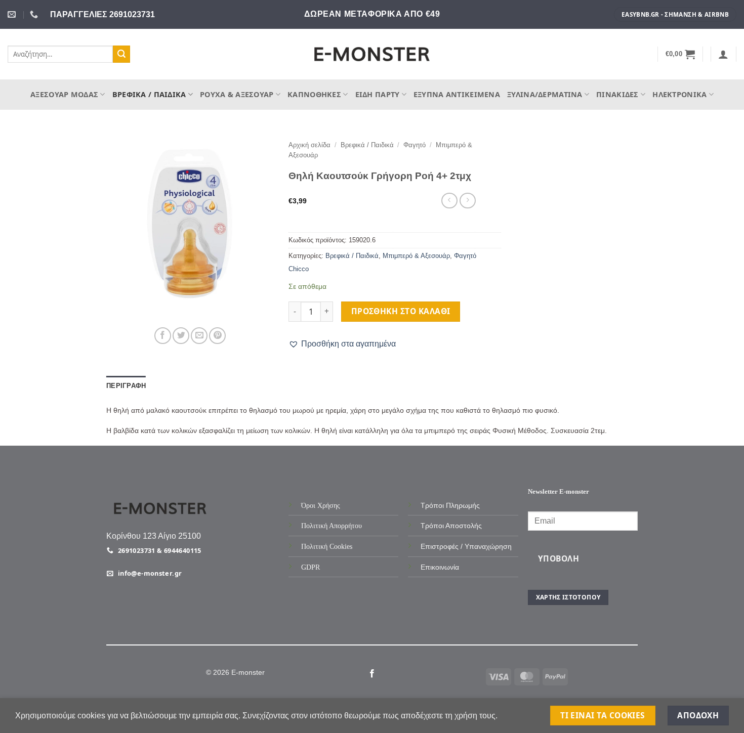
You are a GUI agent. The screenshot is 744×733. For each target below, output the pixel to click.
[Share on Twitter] (181, 335)
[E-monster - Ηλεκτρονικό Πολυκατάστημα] (372, 54)
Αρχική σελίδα (309, 145)
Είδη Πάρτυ (377, 94)
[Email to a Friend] (199, 335)
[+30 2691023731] (35, 14)
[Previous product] (467, 200)
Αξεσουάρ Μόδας (64, 94)
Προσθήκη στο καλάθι (400, 311)
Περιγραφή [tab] (126, 386)
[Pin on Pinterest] (217, 335)
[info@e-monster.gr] (13, 14)
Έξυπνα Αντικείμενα (457, 94)
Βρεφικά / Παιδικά (149, 94)
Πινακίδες (617, 94)
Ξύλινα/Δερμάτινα (545, 94)
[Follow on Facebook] (372, 673)
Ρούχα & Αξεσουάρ (237, 94)
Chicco (298, 269)
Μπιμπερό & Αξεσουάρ (416, 256)
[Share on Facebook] (162, 335)
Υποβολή (558, 558)
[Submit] (121, 54)
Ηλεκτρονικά (679, 94)
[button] (680, 54)
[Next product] (449, 200)
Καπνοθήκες (314, 94)
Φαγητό (414, 145)
